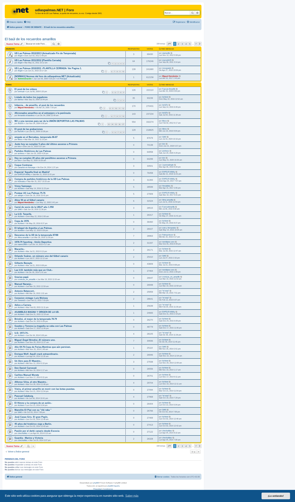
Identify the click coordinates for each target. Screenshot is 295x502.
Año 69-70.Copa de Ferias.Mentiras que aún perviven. (43, 347)
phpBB (96, 483)
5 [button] (189, 43)
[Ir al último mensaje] (172, 53)
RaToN (21, 131)
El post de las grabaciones (29, 129)
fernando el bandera (26, 115)
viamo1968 (22, 244)
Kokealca (21, 181)
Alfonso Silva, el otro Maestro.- (31, 382)
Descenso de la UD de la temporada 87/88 (36, 235)
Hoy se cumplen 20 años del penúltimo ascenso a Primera (45, 158)
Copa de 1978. (22, 221)
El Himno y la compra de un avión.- (33, 403)
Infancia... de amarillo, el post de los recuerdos (40, 105)
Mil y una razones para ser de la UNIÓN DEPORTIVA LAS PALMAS (50, 121)
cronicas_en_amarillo (26, 279)
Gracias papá (21, 277)
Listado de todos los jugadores (31, 97)
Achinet (165, 97)
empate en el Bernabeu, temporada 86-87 (36, 137)
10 (123, 71)
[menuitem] (27, 22)
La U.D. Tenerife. (23, 214)
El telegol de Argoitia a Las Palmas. (33, 228)
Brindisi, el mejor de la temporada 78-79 (36, 319)
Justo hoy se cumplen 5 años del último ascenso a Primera (46, 144)
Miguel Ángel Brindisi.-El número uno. (35, 340)
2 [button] (178, 43)
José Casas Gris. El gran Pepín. (31, 417)
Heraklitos (166, 186)
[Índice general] (20, 11)
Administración (25, 79)
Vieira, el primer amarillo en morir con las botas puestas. (45, 389)
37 (123, 124)
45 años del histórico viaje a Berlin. (33, 424)
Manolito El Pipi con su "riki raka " (33, 410)
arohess (21, 153)
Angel (20, 56)
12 (123, 108)
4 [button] (186, 43)
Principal (63, 79)
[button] (169, 44)
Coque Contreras (23, 165)
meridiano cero (168, 242)
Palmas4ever (167, 235)
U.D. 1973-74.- (22, 333)
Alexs (164, 129)
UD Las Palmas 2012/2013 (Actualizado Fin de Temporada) (45, 53)
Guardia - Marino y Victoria (29, 438)
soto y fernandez (169, 228)
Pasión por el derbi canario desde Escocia (37, 431)
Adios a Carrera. (23, 305)
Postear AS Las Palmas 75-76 (30, 193)
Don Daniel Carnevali (26, 368)
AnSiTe (165, 105)
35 (116, 124)
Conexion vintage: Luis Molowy (31, 298)
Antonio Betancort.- (25, 291)
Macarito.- (20, 249)
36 (119, 124)
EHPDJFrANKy (24, 174)
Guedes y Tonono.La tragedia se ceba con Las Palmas (43, 326)
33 (109, 124)
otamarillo (166, 53)
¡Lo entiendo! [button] (276, 495)
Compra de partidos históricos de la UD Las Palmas (42, 179)
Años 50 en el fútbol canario (29, 200)
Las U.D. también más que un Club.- (34, 270)
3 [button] (182, 43)
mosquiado (166, 68)
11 (119, 108)
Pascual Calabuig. (24, 396)
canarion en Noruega (26, 167)
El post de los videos (26, 89)
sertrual (21, 91)
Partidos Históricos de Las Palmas (33, 151)
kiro (19, 146)
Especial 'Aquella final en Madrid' (32, 172)
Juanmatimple (168, 165)
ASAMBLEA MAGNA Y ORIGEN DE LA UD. (37, 312)
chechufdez (22, 433)
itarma (20, 99)
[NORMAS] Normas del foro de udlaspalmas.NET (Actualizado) (47, 76)
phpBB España (114, 486)
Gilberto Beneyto (23, 263)
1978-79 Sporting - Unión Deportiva (33, 242)
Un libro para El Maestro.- (28, 361)
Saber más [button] (131, 495)
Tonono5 (21, 300)
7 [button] (195, 43)
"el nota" (165, 291)
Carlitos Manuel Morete (27, 375)
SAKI (164, 137)
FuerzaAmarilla (168, 207)
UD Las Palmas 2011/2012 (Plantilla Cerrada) (38, 60)
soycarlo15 (166, 60)
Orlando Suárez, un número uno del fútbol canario (41, 256)
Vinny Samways (23, 186)
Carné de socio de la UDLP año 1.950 (34, 207)
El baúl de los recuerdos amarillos (30, 39)
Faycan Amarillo (168, 89)
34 (112, 124)
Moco (164, 121)
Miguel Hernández (170, 76)
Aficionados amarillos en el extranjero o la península (43, 113)
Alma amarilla (167, 200)
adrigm (20, 195)
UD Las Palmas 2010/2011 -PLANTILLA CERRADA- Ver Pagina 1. (48, 68)
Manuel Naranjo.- (23, 284)
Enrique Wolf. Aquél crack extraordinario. (36, 354)
